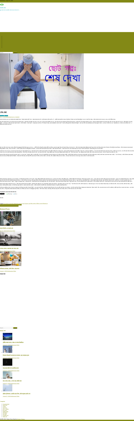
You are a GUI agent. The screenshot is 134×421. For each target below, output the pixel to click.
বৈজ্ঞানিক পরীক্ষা (5, 40)
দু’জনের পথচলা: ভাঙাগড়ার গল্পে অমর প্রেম (9, 248)
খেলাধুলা (4, 45)
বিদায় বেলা (32, 203)
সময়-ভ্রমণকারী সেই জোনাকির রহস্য (11, 368)
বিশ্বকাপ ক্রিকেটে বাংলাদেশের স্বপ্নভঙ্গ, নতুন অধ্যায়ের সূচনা (16, 355)
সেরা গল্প (46, 203)
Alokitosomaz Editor (10, 230)
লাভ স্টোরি (6, 115)
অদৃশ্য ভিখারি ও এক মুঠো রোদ (6, 228)
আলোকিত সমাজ (3, 7)
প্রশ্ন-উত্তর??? (6, 36)
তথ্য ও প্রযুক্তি (6, 41)
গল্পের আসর (5, 43)
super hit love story (20, 203)
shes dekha (13, 203)
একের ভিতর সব (5, 37)
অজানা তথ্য (5, 46)
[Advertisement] (67, 21)
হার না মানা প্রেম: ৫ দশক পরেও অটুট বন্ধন (12, 381)
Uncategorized (6, 404)
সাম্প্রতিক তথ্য (5, 415)
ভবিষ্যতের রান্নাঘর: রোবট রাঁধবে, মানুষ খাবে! (9, 268)
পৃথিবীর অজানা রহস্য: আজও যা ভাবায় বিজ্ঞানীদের (13, 342)
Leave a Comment (15, 117)
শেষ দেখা (39, 203)
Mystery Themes (21, 419)
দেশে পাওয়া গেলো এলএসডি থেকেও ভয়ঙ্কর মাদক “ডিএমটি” (11, 204)
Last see (5, 203)
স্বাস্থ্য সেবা (5, 47)
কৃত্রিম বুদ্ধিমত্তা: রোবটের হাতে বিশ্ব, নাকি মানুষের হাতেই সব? (16, 393)
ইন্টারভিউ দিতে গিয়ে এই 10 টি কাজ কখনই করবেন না (9, 206)
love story (9, 203)
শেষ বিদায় (43, 203)
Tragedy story (28, 203)
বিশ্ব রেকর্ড (5, 42)
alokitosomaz (8, 117)
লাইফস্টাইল (5, 38)
